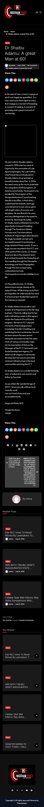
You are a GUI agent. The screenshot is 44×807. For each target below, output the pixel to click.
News (7, 43)
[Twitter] (11, 78)
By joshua (12, 65)
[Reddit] (15, 78)
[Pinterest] (23, 78)
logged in (15, 620)
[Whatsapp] (36, 78)
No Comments (32, 65)
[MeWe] (28, 78)
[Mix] (32, 78)
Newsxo (33, 800)
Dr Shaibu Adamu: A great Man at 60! (19, 68)
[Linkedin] (19, 78)
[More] (7, 85)
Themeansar (22, 803)
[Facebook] (7, 78)
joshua (29, 498)
